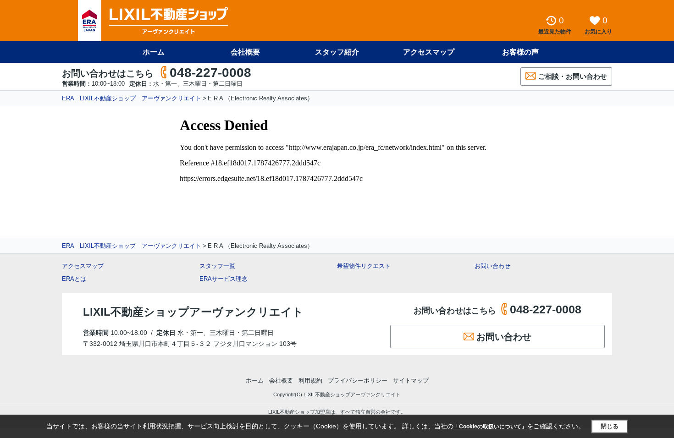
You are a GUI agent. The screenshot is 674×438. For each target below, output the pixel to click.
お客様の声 (520, 52)
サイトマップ (411, 380)
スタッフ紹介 (337, 52)
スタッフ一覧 (217, 266)
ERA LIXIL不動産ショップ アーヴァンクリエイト (131, 98)
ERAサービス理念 (223, 278)
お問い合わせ (492, 266)
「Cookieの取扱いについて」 (490, 426)
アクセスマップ (83, 266)
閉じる (610, 426)
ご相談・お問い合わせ (572, 76)
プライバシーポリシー (357, 380)
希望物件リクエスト (364, 266)
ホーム (154, 52)
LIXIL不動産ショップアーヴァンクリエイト (193, 312)
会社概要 (245, 52)
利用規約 (310, 380)
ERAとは (74, 278)
